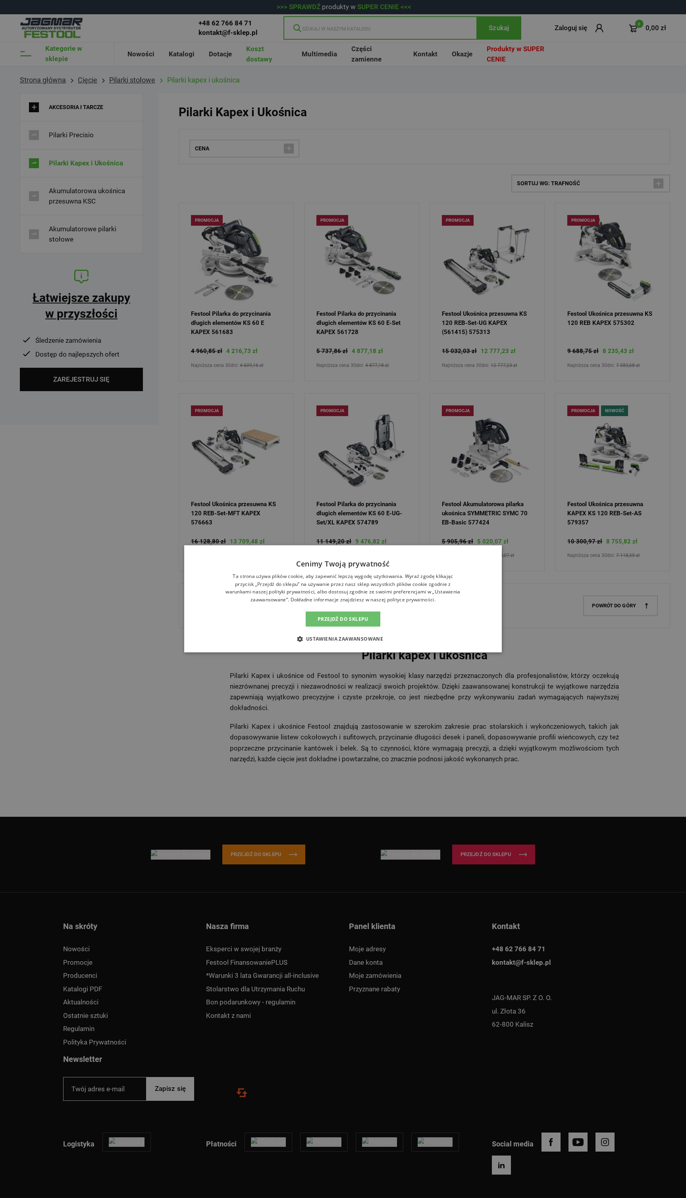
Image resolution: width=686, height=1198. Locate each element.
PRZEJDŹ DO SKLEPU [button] (343, 619)
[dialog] (343, 599)
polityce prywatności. (411, 599)
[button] (343, 639)
